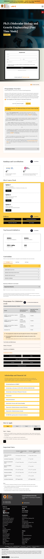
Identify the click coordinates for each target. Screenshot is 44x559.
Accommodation (12, 355)
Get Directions (27, 502)
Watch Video (6, 34)
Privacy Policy (23, 546)
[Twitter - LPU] (4, 509)
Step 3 (26, 426)
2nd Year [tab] (17, 262)
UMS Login (4, 539)
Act (22, 536)
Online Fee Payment (6, 538)
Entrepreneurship (25, 521)
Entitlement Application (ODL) (27, 527)
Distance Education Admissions (8, 519)
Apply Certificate (6, 541)
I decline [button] (7, 557)
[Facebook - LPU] (3, 509)
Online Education (6, 536)
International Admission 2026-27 (8, 518)
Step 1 (8, 426)
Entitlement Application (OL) (27, 525)
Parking (31, 362)
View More (8, 190)
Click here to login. (25, 77)
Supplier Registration (25, 539)
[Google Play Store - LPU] (22, 509)
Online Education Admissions (8, 521)
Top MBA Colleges (25, 523)
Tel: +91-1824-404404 (7, 502)
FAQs (4, 526)
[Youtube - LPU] (9, 509)
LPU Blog (4, 528)
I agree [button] (3, 557)
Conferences (24, 516)
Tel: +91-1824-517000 (7, 501)
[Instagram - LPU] (6, 509)
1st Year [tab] (8, 262)
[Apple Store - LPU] (24, 509)
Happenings (5, 532)
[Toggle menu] (42, 6)
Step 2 (17, 426)
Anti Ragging (7, 546)
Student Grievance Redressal (13, 547)
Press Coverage (25, 512)
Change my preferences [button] (14, 557)
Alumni (23, 519)
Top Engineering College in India (28, 522)
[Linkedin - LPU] (7, 509)
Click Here (28, 103)
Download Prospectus (7, 529)
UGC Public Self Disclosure (26, 535)
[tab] (22, 388)
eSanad (4, 542)
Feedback (34, 547)
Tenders (23, 543)
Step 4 (36, 426)
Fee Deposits (5, 525)
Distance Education (6, 535)
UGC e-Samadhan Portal (26, 538)
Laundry (12, 362)
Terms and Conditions (35, 546)
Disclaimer (28, 546)
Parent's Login (24, 542)
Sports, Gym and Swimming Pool (22, 359)
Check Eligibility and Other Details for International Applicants (18, 99)
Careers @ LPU (24, 541)
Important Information (22, 365)
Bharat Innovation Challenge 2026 (28, 518)
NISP (23, 532)
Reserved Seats (5, 523)
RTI (30, 547)
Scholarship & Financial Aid (7, 522)
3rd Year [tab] (26, 262)
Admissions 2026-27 (6, 516)
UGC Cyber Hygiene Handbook (8, 543)
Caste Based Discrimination (23, 547)
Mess (31, 355)
